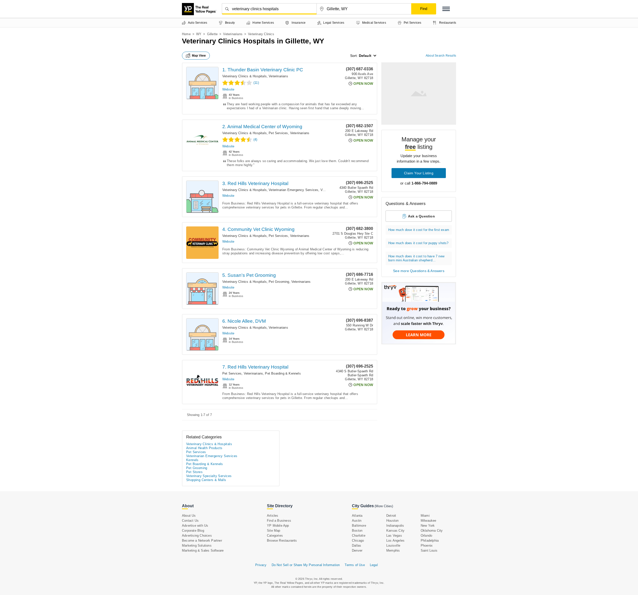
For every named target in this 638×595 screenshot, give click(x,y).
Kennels (192, 460)
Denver (357, 550)
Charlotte (358, 535)
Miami (425, 515)
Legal (374, 565)
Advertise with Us (195, 525)
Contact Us (190, 520)
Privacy (260, 565)
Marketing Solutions (197, 545)
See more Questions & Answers (418, 271)
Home (186, 34)
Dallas (356, 545)
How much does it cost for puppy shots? (418, 243)
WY (198, 34)
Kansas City (395, 530)
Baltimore (359, 525)
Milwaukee (428, 520)
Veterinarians (232, 34)
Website (228, 89)
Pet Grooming (279, 282)
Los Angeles (395, 540)
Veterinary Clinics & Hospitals (244, 76)
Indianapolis (395, 525)
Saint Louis (429, 550)
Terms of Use (355, 565)
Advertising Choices (197, 535)
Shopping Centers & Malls (206, 480)
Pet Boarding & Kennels (283, 373)
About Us (189, 515)
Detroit (391, 515)
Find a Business (279, 520)
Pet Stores (194, 472)
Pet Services (278, 133)
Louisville (393, 545)
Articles (272, 515)
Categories (275, 535)
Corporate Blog (193, 530)
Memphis (393, 550)
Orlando (426, 535)
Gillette (212, 34)
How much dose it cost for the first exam (418, 230)
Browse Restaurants (282, 540)
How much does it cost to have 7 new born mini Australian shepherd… (416, 258)
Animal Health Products (204, 448)
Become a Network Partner (202, 540)
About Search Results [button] (441, 55)
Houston (392, 520)
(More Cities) (384, 506)
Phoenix (427, 545)
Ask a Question (421, 216)
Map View (199, 55)
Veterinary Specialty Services (209, 476)
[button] (446, 9)
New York (428, 525)
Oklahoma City (432, 530)
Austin (356, 520)
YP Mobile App (278, 525)
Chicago (358, 540)
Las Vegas (394, 535)
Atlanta (357, 515)
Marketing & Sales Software (203, 550)
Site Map (273, 530)
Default (365, 56)
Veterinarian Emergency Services (293, 190)
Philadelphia (430, 540)
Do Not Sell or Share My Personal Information (306, 565)
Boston (357, 530)
